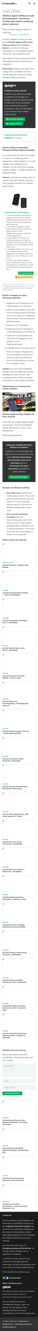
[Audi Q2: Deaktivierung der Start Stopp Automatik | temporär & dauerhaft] (19, 1015)
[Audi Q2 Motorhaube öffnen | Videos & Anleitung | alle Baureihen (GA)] (19, 1130)
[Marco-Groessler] (14, 85)
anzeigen (18, 138)
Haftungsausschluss (23, 1324)
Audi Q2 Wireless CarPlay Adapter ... (17, 212)
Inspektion (5, 1201)
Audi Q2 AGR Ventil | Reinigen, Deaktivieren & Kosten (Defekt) (13, 926)
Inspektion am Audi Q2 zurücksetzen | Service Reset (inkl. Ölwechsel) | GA (15, 1206)
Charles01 (15, 34)
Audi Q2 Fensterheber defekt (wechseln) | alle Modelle (13, 760)
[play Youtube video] (19, 401)
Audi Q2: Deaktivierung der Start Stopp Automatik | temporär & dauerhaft (14, 1035)
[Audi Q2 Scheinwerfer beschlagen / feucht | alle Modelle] (19, 600)
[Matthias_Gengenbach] (5, 85)
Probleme (5, 618)
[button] (29, 3)
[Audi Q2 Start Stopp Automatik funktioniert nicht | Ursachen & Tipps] (19, 987)
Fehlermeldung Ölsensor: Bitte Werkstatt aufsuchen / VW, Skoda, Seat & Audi (15, 1122)
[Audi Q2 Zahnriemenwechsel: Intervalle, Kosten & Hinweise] (19, 1157)
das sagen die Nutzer (25, 273)
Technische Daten (8, 562)
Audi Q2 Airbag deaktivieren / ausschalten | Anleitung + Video (14, 898)
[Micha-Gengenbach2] (11, 85)
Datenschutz (7, 1324)
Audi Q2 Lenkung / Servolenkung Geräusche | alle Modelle (14, 954)
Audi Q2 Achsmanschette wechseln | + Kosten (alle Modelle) (15, 594)
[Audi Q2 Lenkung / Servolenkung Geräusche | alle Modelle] (19, 932)
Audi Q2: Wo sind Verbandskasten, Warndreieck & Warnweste (15, 788)
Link (27, 34)
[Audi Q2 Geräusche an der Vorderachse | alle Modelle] (19, 821)
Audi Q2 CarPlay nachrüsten (14, 77)
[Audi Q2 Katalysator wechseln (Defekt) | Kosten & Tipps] (19, 655)
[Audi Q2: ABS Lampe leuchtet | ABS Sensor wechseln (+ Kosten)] (19, 793)
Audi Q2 (19, 45)
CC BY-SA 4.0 (22, 34)
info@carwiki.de (9, 1327)
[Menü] (34, 3)
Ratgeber (5, 590)
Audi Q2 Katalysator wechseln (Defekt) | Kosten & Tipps (13, 677)
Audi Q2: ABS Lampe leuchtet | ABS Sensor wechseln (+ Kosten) (15, 815)
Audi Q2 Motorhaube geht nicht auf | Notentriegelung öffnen (15, 732)
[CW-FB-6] (11, 1278)
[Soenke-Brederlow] (8, 85)
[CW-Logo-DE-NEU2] (9, 3)
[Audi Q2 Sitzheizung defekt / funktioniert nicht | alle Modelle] (19, 959)
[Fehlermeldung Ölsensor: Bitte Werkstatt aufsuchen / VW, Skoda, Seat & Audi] (19, 1102)
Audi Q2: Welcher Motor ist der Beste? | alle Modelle (13, 649)
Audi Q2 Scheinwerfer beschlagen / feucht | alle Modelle (15, 621)
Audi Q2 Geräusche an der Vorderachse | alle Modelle (12, 843)
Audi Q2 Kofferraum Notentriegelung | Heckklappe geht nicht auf (15, 703)
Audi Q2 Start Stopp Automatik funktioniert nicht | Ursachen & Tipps (14, 1008)
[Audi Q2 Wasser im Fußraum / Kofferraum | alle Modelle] (19, 849)
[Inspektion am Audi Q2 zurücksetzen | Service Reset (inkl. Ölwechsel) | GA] (19, 1185)
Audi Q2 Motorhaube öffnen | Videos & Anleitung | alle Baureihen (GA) (15, 1150)
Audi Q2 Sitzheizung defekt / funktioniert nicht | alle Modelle (14, 981)
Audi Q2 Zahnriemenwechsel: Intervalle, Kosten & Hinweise (13, 1179)
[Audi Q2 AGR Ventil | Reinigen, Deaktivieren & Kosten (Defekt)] (19, 904)
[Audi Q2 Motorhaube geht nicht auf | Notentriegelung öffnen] (19, 710)
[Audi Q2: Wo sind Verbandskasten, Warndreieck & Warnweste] (19, 766)
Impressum (23, 1321)
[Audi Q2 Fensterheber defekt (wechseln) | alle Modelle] (19, 738)
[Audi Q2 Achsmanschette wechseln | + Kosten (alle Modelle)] (19, 572)
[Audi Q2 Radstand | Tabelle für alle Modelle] (19, 544)
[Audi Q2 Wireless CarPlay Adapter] (19, 200)
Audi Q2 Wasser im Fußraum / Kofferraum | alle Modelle (13, 870)
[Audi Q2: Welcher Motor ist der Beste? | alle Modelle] (19, 627)
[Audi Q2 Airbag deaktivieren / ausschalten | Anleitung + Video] (19, 876)
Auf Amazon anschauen (25, 277)
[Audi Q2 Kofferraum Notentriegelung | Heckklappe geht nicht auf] (19, 683)
